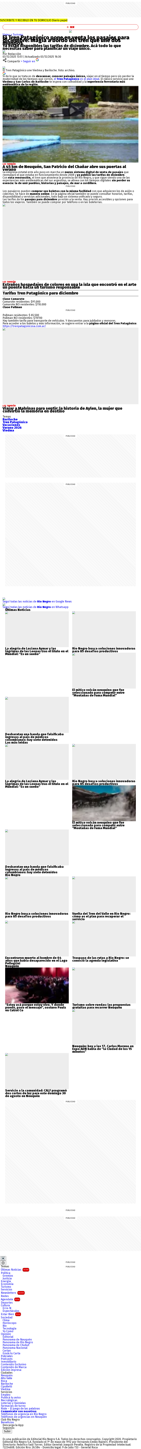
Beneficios (7, 1422)
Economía (7, 1284)
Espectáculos (11, 1311)
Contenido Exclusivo (13, 1364)
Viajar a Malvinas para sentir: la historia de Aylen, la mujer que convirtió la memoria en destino (62, 410)
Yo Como (8, 1331)
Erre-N (7, 1308)
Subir (7, 1431)
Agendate (10, 1299)
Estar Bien (10, 1314)
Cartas (7, 1350)
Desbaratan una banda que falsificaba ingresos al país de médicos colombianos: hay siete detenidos (34, 737)
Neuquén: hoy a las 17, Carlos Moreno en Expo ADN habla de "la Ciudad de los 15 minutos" (103, 1049)
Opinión (6, 1334)
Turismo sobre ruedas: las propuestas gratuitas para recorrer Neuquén (101, 1006)
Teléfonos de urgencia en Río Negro (23, 1414)
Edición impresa (11, 1370)
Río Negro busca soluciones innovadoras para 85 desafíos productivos (103, 650)
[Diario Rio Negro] (16, 1434)
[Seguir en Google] (4, 73)
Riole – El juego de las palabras (20, 1408)
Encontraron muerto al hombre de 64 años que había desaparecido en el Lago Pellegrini (36, 960)
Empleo (5, 1394)
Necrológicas (9, 1400)
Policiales (7, 1356)
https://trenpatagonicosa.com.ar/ (24, 326)
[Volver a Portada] (70, 27)
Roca (4, 1381)
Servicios (6, 1289)
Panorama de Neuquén (17, 1339)
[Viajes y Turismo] (70, 31)
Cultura (5, 1305)
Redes (5, 1296)
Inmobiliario (8, 1361)
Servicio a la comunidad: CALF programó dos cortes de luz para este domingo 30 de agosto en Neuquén (36, 1093)
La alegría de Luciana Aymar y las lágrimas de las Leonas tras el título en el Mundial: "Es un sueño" (36, 651)
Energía (6, 1281)
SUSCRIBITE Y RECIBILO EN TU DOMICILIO (33, 20)
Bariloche (7, 1383)
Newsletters (12, 1292)
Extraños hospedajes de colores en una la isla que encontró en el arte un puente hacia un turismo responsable (69, 286)
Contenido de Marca (13, 1367)
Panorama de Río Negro (18, 1342)
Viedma (5, 1389)
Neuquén (7, 1375)
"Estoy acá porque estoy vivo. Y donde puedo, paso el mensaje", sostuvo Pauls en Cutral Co (35, 1007)
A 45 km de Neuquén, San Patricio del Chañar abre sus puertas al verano (64, 168)
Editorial (8, 1336)
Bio (5, 1325)
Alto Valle (6, 1378)
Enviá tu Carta (11, 1353)
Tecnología (9, 1328)
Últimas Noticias (14, 1269)
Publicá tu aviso (11, 1397)
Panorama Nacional (15, 1348)
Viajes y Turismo (13, 34)
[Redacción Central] (4, 51)
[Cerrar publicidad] (3, 1258)
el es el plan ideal (76, 79)
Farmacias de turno (13, 1405)
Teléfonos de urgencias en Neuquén (24, 1417)
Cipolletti (6, 1386)
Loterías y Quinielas (13, 1403)
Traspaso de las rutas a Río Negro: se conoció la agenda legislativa (100, 959)
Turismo (6, 1286)
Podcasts (7, 1359)
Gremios (8, 1275)
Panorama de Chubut (16, 1345)
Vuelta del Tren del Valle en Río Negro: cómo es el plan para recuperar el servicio (101, 916)
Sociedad (7, 1317)
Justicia (7, 1278)
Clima (6, 1320)
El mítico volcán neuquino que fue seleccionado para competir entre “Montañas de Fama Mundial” (98, 692)
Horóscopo (9, 1323)
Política (5, 1273)
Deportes (7, 1302)
